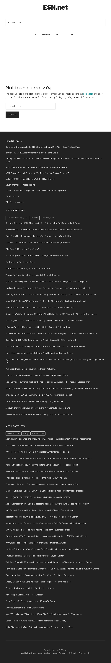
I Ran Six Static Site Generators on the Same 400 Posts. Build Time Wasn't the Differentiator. (44, 230)
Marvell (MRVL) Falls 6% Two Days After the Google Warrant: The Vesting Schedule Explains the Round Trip (51, 295)
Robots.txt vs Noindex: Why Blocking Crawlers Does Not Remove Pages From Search (42, 517)
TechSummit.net (12, 196)
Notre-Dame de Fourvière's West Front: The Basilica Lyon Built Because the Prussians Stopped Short (48, 382)
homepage (88, 94)
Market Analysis (44, 653)
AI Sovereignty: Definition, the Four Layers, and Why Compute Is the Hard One (38, 408)
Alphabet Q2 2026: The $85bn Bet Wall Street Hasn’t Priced (30, 179)
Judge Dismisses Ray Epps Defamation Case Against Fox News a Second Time (39, 627)
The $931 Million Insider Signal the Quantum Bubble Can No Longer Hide (36, 190)
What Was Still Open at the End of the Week (24, 249)
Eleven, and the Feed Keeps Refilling (20, 185)
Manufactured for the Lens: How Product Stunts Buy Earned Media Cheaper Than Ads (42, 471)
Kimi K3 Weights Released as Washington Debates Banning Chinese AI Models (39, 530)
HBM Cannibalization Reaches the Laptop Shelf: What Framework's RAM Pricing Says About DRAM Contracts (52, 388)
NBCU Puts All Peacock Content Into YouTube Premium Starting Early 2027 (37, 173)
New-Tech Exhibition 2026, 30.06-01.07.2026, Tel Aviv (28, 269)
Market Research (60, 653)
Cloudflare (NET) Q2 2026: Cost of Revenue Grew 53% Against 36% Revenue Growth (41, 340)
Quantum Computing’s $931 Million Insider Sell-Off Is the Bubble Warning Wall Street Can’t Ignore (46, 282)
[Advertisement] (55, 59)
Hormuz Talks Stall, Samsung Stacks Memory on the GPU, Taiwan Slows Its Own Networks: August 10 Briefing (52, 569)
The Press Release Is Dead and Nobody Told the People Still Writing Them (36, 478)
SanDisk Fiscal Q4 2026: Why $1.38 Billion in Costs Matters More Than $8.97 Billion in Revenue (45, 347)
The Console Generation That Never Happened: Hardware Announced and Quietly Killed (42, 484)
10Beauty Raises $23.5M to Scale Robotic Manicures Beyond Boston (35, 556)
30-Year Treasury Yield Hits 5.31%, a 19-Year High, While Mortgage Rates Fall (38, 452)
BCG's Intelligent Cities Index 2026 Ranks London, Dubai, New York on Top (37, 256)
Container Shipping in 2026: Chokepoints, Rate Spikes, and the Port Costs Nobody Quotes (43, 223)
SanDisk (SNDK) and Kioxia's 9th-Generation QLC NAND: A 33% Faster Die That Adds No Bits (44, 321)
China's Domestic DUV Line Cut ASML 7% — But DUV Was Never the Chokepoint (39, 395)
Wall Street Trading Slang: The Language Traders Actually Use (31, 369)
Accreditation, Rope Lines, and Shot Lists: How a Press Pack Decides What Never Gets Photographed (48, 439)
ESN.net (55, 7)
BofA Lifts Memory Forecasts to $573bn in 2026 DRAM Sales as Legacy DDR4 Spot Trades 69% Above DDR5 (51, 334)
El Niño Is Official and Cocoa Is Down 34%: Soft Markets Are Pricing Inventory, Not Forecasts (45, 491)
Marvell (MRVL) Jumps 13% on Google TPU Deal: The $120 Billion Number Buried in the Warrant (46, 301)
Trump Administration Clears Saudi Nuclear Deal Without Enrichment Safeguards (40, 575)
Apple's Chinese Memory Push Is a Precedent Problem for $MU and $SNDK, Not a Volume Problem (47, 504)
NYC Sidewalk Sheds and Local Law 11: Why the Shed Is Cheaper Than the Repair (40, 510)
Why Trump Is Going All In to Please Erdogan (24, 595)
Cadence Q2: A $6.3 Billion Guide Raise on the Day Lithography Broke (34, 401)
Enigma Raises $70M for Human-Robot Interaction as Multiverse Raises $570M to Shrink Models (47, 536)
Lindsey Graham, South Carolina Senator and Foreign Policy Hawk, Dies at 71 (38, 582)
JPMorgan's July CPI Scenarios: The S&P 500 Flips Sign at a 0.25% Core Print (38, 327)
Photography (84, 653)
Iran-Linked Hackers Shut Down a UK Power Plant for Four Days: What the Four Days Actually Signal (48, 288)
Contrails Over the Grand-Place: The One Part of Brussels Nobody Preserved (38, 243)
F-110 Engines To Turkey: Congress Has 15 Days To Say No (31, 601)
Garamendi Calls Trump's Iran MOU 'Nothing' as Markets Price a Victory (36, 621)
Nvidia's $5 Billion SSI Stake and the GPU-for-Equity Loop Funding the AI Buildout (39, 414)
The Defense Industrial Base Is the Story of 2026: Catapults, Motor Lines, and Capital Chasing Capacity (49, 458)
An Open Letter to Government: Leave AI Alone (25, 608)
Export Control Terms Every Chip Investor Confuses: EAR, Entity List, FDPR (37, 375)
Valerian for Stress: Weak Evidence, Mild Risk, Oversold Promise (33, 275)
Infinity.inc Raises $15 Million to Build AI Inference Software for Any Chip (36, 543)
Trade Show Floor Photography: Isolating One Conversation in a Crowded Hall (38, 236)
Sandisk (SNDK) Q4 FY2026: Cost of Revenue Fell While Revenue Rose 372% (38, 497)
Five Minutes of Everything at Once (20, 262)
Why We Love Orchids (15, 202)
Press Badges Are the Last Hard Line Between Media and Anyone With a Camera (39, 445)
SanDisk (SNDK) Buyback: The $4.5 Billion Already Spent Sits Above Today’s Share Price (43, 147)
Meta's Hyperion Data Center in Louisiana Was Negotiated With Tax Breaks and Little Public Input (46, 523)
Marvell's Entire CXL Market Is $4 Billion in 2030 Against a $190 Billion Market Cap (40, 308)
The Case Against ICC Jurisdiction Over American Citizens (30, 588)
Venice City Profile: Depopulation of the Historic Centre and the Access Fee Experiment (42, 465)
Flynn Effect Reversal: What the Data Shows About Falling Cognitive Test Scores (39, 353)
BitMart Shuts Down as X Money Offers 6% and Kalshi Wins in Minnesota (36, 167)
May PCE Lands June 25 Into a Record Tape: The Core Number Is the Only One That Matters (44, 614)
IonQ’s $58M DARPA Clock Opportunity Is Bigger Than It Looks (32, 153)
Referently (73, 653)
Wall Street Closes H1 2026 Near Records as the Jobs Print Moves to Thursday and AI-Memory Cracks (49, 562)
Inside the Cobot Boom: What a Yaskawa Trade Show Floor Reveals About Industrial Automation (46, 549)
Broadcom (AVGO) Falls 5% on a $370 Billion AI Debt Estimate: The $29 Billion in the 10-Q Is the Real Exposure (52, 314)
